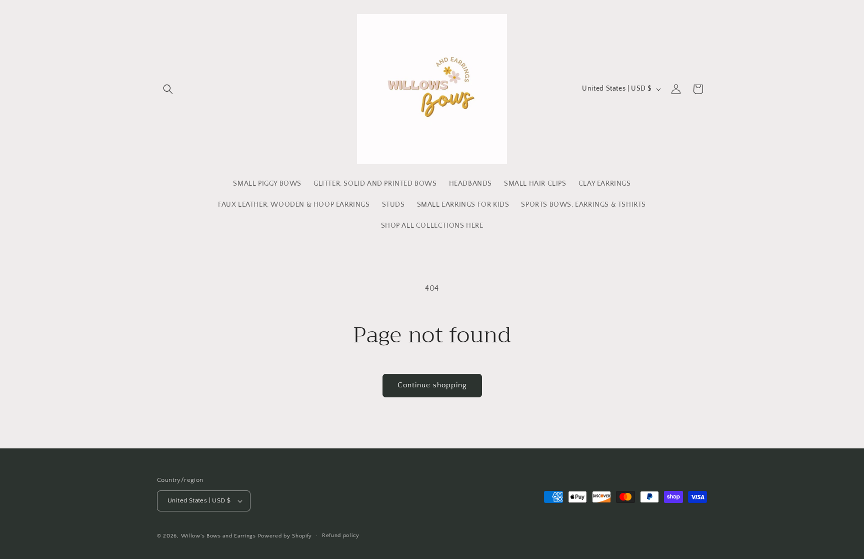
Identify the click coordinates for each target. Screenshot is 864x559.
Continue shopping (432, 385)
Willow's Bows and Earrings (218, 536)
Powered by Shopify (285, 536)
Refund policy (341, 535)
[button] (168, 89)
